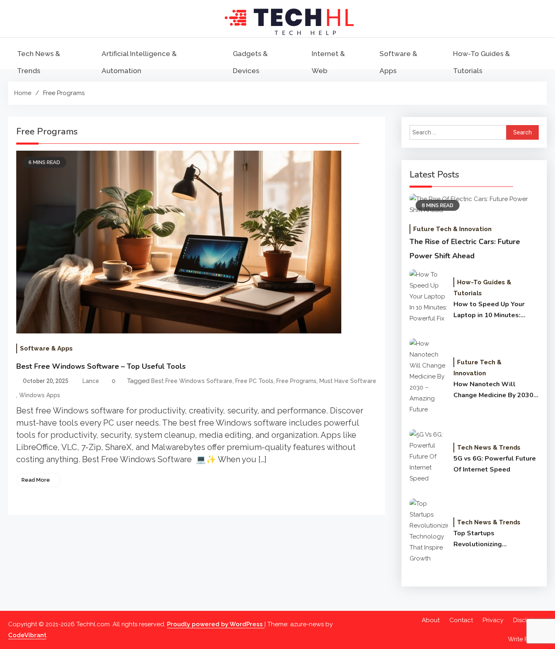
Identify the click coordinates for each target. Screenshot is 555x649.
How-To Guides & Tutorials (481, 62)
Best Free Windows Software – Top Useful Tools (101, 366)
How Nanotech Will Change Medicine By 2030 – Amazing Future (495, 390)
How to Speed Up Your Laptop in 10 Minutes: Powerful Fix (489, 310)
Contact (461, 620)
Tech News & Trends (38, 62)
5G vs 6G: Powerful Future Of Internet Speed (494, 464)
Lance (90, 381)
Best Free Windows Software (191, 381)
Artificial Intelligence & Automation (139, 62)
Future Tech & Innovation (452, 229)
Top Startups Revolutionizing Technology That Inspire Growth (491, 539)
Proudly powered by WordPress (215, 624)
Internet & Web (328, 62)
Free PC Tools (254, 381)
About (431, 620)
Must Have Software (347, 381)
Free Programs (296, 381)
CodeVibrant (27, 635)
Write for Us (525, 639)
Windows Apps (39, 395)
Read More (36, 480)
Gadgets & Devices (250, 62)
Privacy (493, 620)
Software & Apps (398, 62)
